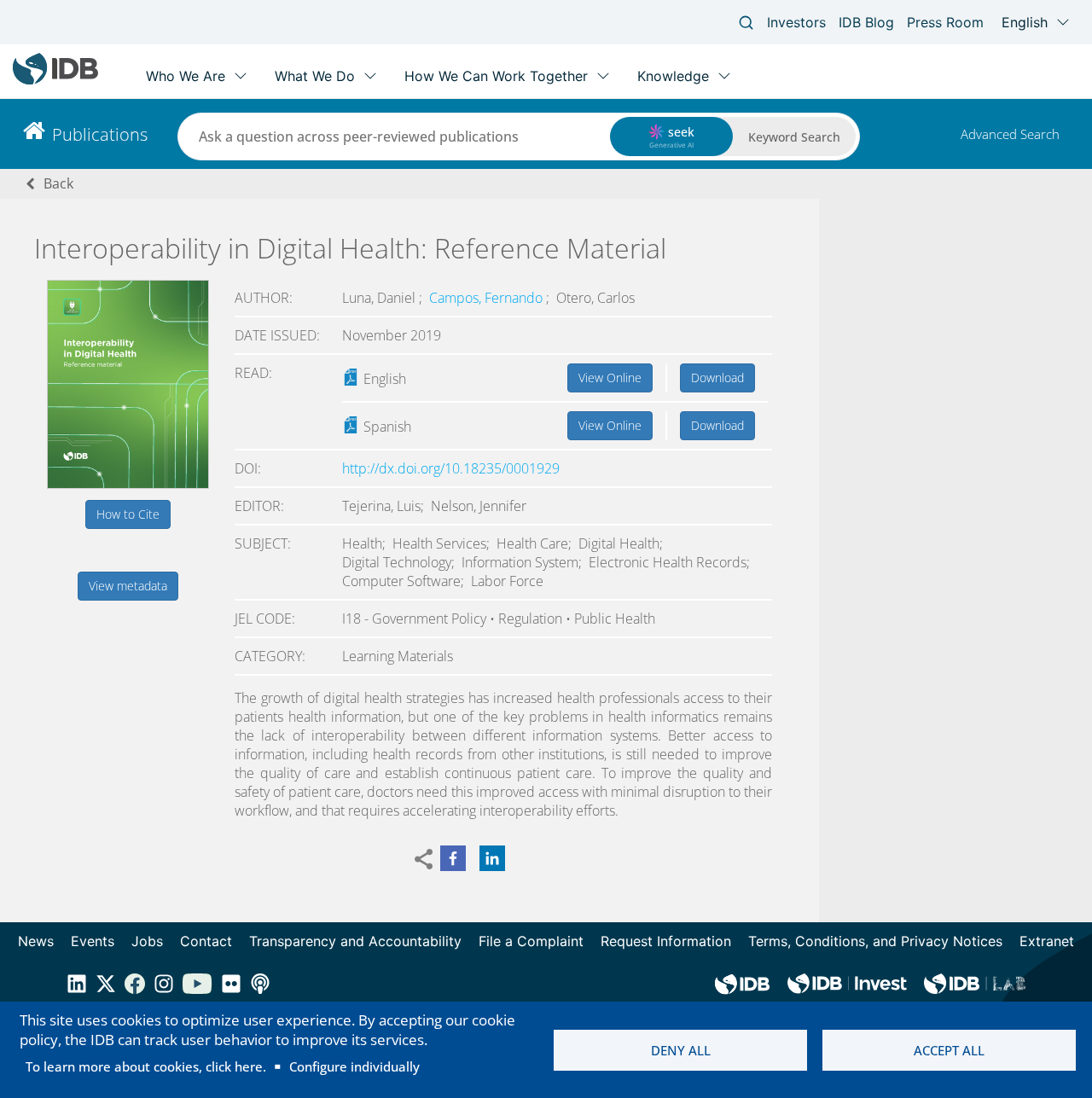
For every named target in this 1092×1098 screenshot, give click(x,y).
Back (58, 183)
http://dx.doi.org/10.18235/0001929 (451, 468)
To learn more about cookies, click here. (146, 1066)
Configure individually (354, 1066)
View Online (610, 377)
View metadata (128, 586)
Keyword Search (794, 137)
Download (717, 377)
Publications (100, 134)
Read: (253, 372)
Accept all (949, 1050)
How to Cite (128, 514)
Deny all (681, 1050)
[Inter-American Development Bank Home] (55, 81)
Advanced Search (1010, 133)
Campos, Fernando (487, 297)
